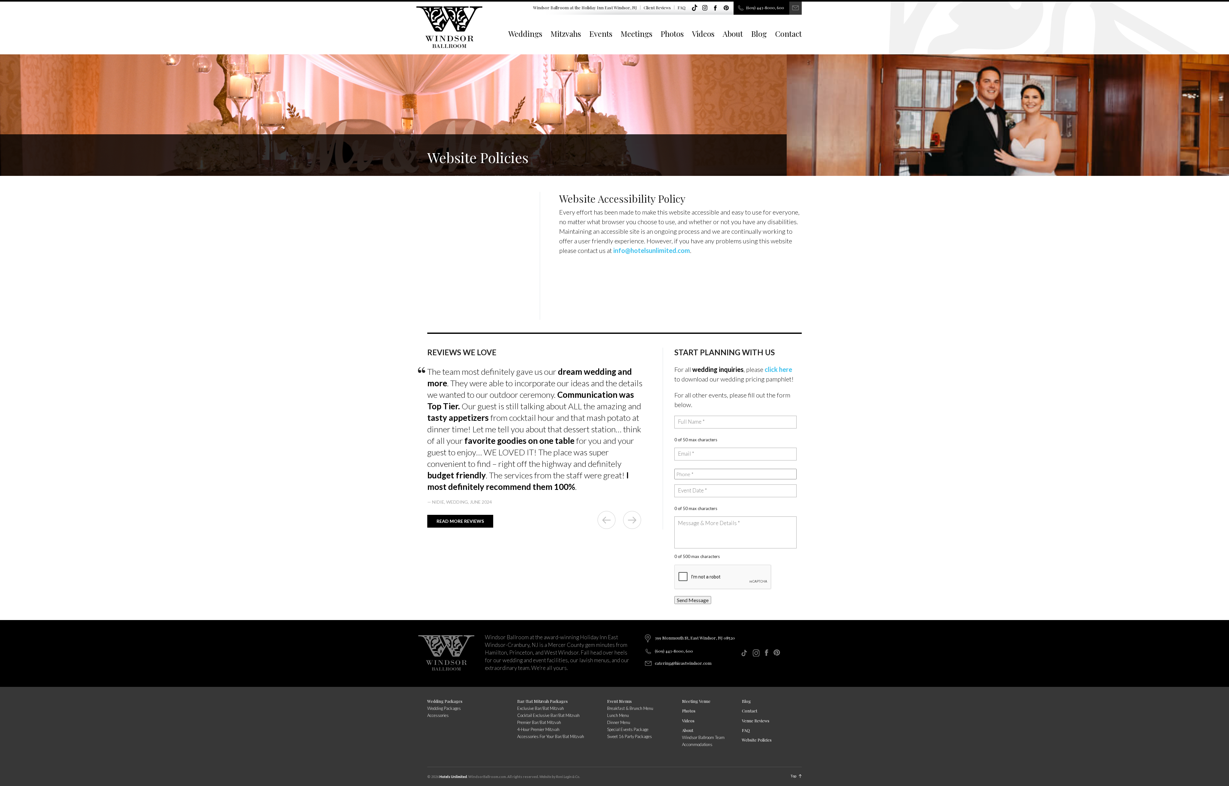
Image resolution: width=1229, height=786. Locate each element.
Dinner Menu (618, 722)
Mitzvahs (565, 33)
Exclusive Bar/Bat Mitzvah (540, 708)
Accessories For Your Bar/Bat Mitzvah (550, 736)
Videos (703, 33)
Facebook (715, 8)
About (733, 33)
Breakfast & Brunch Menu (630, 708)
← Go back (606, 520)
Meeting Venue (696, 701)
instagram (705, 8)
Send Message (693, 600)
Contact (788, 33)
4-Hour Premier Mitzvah (538, 729)
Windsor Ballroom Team (703, 737)
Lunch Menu (618, 715)
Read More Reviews (460, 521)
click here (778, 369)
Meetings (636, 33)
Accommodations (697, 744)
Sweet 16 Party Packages (629, 736)
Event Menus (619, 701)
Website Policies (757, 740)
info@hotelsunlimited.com (651, 250)
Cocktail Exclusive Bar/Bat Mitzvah (548, 715)
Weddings (525, 33)
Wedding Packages (444, 701)
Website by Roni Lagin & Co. (559, 776)
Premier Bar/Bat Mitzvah (539, 722)
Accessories (438, 715)
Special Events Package (627, 729)
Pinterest (726, 8)
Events (600, 33)
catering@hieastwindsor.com (683, 663)
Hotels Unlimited (453, 776)
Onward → (632, 520)
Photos (672, 33)
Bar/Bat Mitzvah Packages (542, 701)
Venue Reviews (755, 720)
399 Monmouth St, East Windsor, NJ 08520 (695, 638)
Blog (759, 33)
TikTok (694, 8)
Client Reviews (657, 7)
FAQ (682, 7)
